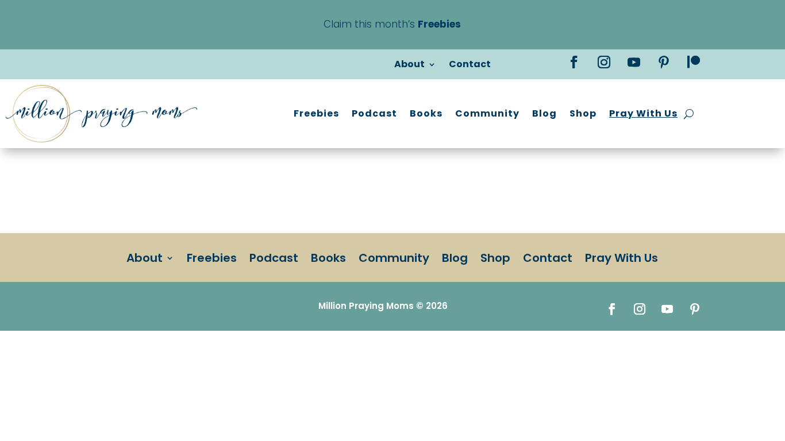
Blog (544, 113)
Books (426, 113)
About (409, 65)
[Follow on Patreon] (693, 62)
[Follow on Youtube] (634, 62)
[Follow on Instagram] (604, 62)
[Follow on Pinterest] (663, 62)
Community (487, 113)
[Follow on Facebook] (574, 62)
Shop (583, 113)
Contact (470, 65)
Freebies (316, 113)
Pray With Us (643, 113)
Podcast (374, 113)
